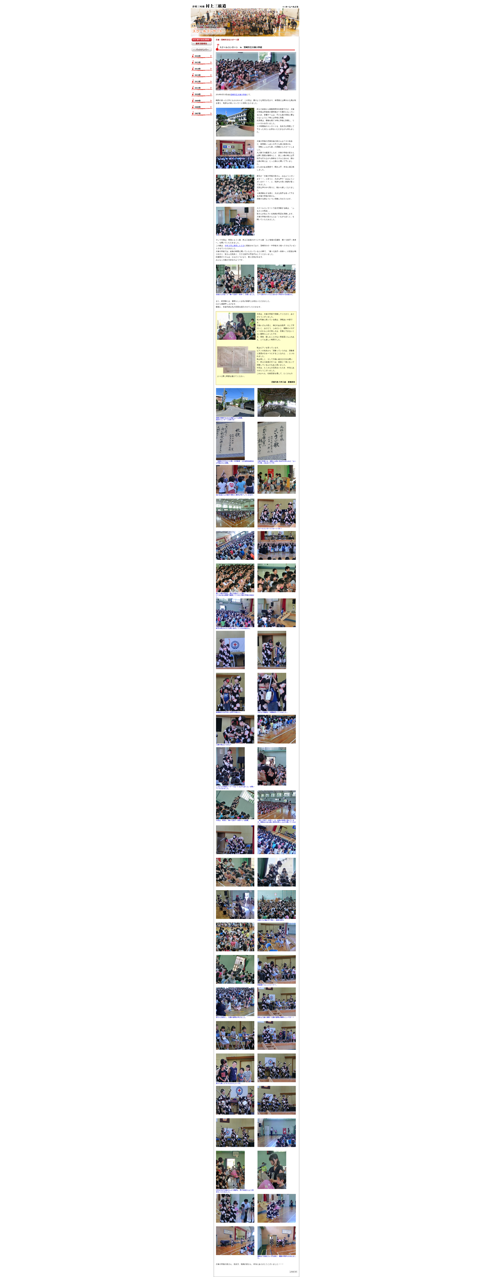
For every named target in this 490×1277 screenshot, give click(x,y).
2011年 (198, 88)
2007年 (198, 113)
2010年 (198, 94)
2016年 (198, 56)
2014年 (198, 69)
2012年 (198, 81)
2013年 (198, 75)
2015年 (198, 62)
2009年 (198, 101)
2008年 (198, 107)
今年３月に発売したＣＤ (234, 246)
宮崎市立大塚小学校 (238, 95)
